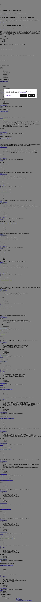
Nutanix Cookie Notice (23, 92)
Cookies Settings (8, 95)
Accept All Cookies (31, 95)
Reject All (23, 95)
